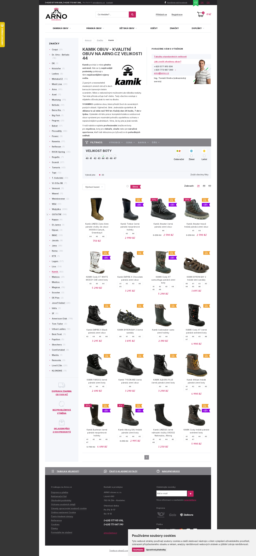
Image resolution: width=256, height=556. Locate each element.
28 (198, 186)
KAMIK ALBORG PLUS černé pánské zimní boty (163, 381)
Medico (56, 282)
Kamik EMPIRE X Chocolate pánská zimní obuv (130, 278)
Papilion (56, 339)
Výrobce (114, 142)
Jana (54, 245)
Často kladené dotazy (123, 471)
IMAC (55, 235)
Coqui (55, 49)
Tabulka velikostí (68, 471)
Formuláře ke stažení (61, 532)
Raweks (56, 141)
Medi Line (57, 84)
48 (204, 186)
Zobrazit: (189, 185)
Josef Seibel (59, 303)
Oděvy (154, 28)
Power (55, 136)
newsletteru (190, 500)
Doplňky (197, 28)
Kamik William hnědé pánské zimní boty (196, 381)
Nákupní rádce (171, 471)
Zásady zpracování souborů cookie (69, 508)
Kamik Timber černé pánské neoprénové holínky (130, 227)
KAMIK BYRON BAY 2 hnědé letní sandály (196, 278)
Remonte (57, 360)
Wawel (55, 193)
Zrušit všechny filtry (199, 174)
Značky (174, 28)
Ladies (55, 73)
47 (187, 339)
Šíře (154, 142)
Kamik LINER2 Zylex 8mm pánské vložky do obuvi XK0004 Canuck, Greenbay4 (97, 228)
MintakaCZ (57, 79)
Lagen (55, 261)
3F (53, 313)
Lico (54, 266)
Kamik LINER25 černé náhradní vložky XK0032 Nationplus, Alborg (163, 433)
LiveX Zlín (57, 365)
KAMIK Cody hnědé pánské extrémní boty (196, 431)
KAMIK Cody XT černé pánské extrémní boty (196, 331)
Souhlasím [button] (138, 550)
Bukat (55, 126)
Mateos (56, 277)
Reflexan (57, 146)
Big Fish (56, 115)
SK (202, 2)
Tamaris (56, 167)
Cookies (55, 524)
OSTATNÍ (57, 214)
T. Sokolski (58, 178)
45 (97, 236)
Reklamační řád (59, 496)
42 (90, 284)
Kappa (55, 219)
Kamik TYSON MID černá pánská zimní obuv (130, 381)
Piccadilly (57, 131)
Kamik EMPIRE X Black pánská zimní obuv (97, 331)
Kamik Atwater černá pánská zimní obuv (163, 225)
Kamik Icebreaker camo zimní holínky (163, 331)
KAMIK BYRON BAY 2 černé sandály (130, 331)
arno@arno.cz (99, 2)
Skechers (57, 344)
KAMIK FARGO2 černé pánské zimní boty (97, 381)
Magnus (56, 287)
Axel (54, 94)
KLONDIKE (57, 370)
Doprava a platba (59, 492)
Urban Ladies (59, 329)
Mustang (56, 99)
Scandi (55, 162)
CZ (196, 2)
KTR (54, 256)
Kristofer (57, 68)
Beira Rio (57, 110)
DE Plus (56, 297)
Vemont (56, 188)
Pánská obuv (94, 28)
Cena (129, 142)
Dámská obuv (61, 28)
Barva (142, 142)
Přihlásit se (161, 14)
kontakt (109, 2)
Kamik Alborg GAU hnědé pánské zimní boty (130, 431)
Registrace (177, 14)
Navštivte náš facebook (177, 2)
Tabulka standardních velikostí (170, 56)
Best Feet (57, 334)
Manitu (55, 355)
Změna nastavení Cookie (63, 512)
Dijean (55, 230)
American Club (60, 318)
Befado (56, 105)
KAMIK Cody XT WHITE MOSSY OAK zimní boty (97, 278)
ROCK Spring (59, 152)
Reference (56, 520)
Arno (55, 89)
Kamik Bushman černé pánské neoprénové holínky (97, 433)
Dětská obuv (127, 28)
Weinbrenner (59, 198)
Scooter (56, 292)
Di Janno (56, 224)
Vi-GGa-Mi (57, 183)
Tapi (54, 172)
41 (193, 231)
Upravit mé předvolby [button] (156, 550)
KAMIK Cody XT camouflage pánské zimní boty (163, 280)
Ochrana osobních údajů (63, 504)
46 (103, 236)
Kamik (55, 271)
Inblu (54, 308)
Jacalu (55, 240)
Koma (55, 251)
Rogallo (56, 157)
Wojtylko (56, 209)
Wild (54, 204)
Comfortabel (59, 350)
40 (187, 284)
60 (209, 186)
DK (53, 63)
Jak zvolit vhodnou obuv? (167, 61)
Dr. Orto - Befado (60, 54)
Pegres (56, 120)
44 (90, 236)
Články (54, 528)
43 (127, 233)
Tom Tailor (58, 323)
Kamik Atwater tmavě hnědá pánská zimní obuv (196, 225)
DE (208, 2)
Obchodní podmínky (61, 500)
